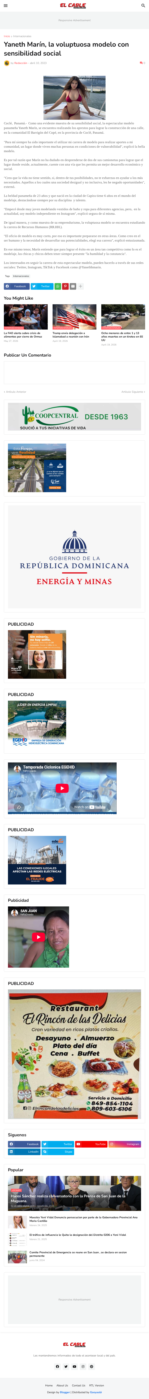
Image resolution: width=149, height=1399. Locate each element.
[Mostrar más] (80, 286)
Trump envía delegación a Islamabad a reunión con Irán (71, 334)
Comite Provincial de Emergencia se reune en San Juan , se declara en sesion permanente (78, 1254)
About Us (62, 1385)
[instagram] (83, 1366)
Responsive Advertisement (74, 20)
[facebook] (57, 1366)
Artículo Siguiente (132, 392)
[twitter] (66, 1366)
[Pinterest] (65, 286)
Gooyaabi (96, 1392)
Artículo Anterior (16, 392)
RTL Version (96, 1385)
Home (49, 1385)
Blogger (65, 1392)
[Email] (73, 286)
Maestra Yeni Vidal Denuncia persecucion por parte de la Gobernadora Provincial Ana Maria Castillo (83, 1219)
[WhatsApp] (58, 286)
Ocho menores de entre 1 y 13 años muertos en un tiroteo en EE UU (122, 336)
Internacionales (22, 36)
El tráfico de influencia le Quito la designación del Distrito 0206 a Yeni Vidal (77, 1235)
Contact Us (78, 1385)
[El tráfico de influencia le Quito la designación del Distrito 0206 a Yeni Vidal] (17, 1239)
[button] (5, 6)
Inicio (7, 36)
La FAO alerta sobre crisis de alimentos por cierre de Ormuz (23, 334)
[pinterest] (91, 1366)
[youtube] (74, 1366)
